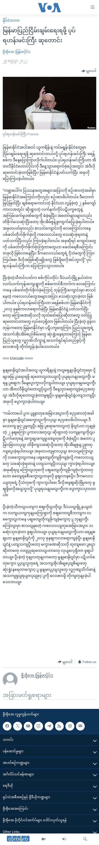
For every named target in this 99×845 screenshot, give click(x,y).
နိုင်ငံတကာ (11, 20)
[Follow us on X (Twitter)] (17, 726)
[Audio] (64, 839)
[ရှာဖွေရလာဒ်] (85, 839)
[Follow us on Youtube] (28, 726)
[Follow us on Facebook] (7, 726)
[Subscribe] (80, 726)
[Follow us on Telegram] (49, 726)
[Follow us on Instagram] (38, 726)
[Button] (89, 71)
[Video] (43, 839)
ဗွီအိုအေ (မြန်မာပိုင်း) (16, 52)
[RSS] (59, 726)
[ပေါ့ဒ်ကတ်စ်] (69, 726)
